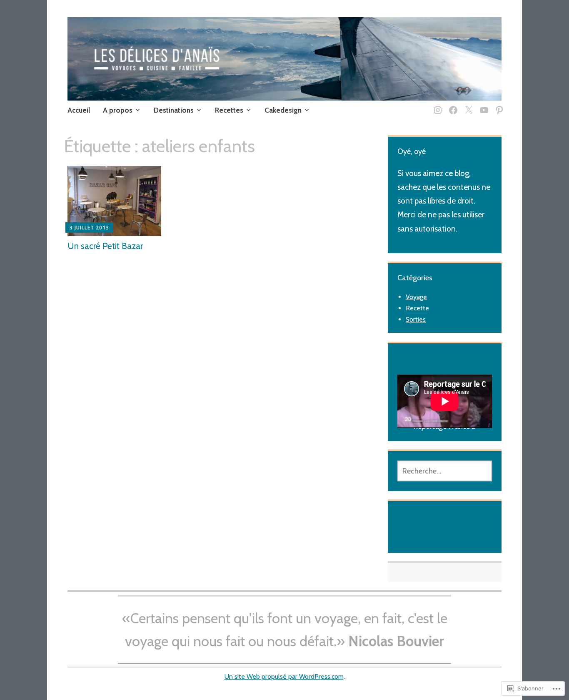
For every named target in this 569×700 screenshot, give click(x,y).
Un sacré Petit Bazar (105, 246)
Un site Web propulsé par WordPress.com (284, 676)
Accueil (78, 110)
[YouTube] (482, 105)
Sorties (416, 319)
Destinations (174, 110)
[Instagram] (436, 105)
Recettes (229, 110)
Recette (417, 308)
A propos (117, 110)
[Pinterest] (498, 105)
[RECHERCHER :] (444, 471)
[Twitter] (467, 105)
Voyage (416, 297)
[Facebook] (451, 105)
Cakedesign (283, 110)
